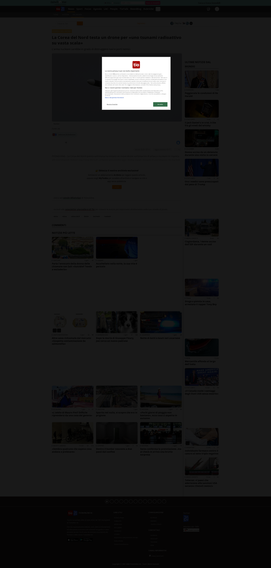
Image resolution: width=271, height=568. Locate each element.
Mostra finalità (112, 104)
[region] (136, 83)
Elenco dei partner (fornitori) (114, 97)
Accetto (160, 104)
